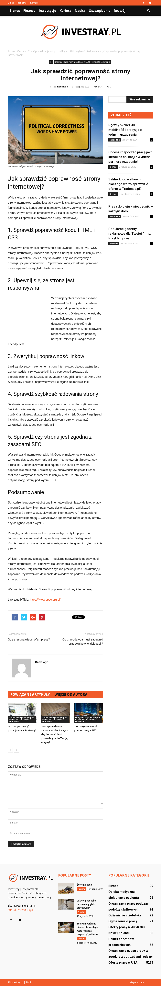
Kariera (65, 10)
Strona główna (16, 51)
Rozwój (119, 10)
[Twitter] (150, 3)
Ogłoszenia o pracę (122, 921)
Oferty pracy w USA (122, 962)
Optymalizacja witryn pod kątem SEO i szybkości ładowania (82, 62)
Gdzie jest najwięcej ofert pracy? (29, 639)
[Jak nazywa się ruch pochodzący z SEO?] (88, 713)
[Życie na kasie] (66, 888)
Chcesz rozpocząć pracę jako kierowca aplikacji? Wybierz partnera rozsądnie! (130, 157)
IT (51, 62)
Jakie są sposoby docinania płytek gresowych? (86, 904)
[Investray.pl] (80, 32)
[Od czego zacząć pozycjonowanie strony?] (22, 713)
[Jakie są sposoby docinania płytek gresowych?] (66, 904)
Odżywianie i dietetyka (124, 915)
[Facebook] (144, 3)
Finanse (29, 10)
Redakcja (62, 86)
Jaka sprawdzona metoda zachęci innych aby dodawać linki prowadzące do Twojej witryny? (54, 734)
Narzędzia (115, 139)
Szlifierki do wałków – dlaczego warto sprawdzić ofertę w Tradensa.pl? (128, 184)
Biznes (15, 10)
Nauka (80, 10)
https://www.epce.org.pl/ (45, 599)
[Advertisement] (27, 317)
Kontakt (34, 2)
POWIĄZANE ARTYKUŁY (30, 694)
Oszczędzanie (99, 10)
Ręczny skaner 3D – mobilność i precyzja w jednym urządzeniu (125, 129)
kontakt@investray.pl (21, 910)
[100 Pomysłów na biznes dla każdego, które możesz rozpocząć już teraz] (66, 927)
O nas (11, 2)
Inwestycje (47, 10)
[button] (148, 10)
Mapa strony (137, 982)
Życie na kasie (84, 884)
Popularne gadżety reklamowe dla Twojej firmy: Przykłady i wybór (129, 233)
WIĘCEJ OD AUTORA (71, 694)
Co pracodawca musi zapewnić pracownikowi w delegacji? (82, 641)
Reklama (22, 2)
